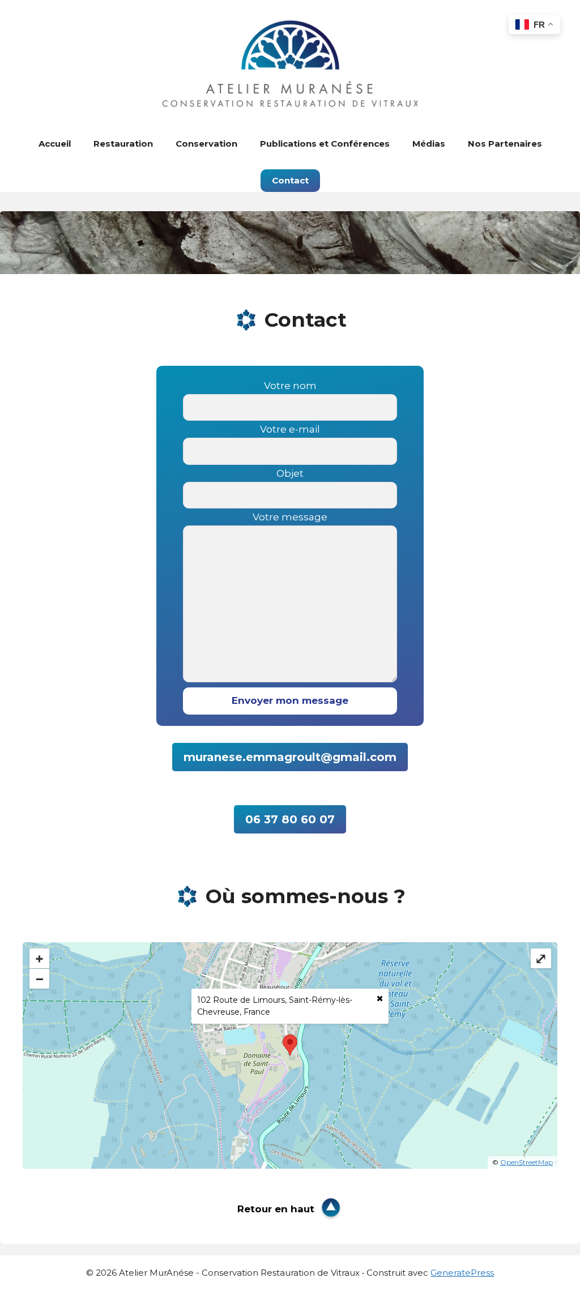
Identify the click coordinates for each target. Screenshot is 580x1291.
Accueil (55, 143)
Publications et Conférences (325, 143)
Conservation (206, 143)
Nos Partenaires (505, 143)
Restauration (123, 143)
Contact (290, 180)
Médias (428, 143)
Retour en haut (275, 1209)
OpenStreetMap (526, 1162)
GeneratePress (462, 1272)
